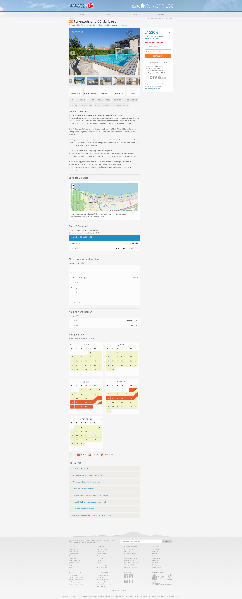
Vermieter (100, 577)
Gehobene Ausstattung (131, 556)
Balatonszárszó (74, 562)
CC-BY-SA (135, 210)
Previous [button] (73, 53)
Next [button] (136, 53)
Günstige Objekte (129, 565)
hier (177, 596)
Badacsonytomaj (102, 549)
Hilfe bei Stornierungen (76, 579)
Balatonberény (73, 549)
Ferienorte (155, 551)
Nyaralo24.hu (101, 586)
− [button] (73, 188)
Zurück (72, 18)
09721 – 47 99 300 (163, 6)
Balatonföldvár (73, 556)
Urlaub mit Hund (129, 560)
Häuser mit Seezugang (131, 562)
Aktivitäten (155, 556)
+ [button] (73, 185)
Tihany (99, 562)
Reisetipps (155, 565)
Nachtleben (155, 562)
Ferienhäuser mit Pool (131, 558)
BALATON (122, 591)
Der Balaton (155, 549)
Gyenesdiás (100, 556)
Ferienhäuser (157, 18)
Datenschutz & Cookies (76, 584)
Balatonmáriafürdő (75, 560)
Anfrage (170, 4)
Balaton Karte (156, 567)
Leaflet (111, 210)
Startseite (150, 18)
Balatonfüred (101, 551)
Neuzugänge (128, 551)
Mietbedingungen (74, 582)
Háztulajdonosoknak (103, 579)
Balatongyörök (101, 554)
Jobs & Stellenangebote (104, 584)
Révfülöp (99, 560)
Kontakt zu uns (73, 575)
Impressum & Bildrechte (104, 582)
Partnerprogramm (102, 575)
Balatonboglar (73, 551)
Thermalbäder (156, 558)
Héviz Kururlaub (102, 567)
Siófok (71, 567)
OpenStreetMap (123, 210)
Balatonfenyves (74, 554)
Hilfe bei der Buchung (76, 577)
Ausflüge (154, 554)
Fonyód (71, 565)
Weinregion (155, 560)
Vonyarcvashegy (102, 565)
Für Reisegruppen (130, 554)
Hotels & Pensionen (130, 567)
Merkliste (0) (160, 4)
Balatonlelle (72, 558)
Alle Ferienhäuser (129, 549)
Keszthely (100, 558)
